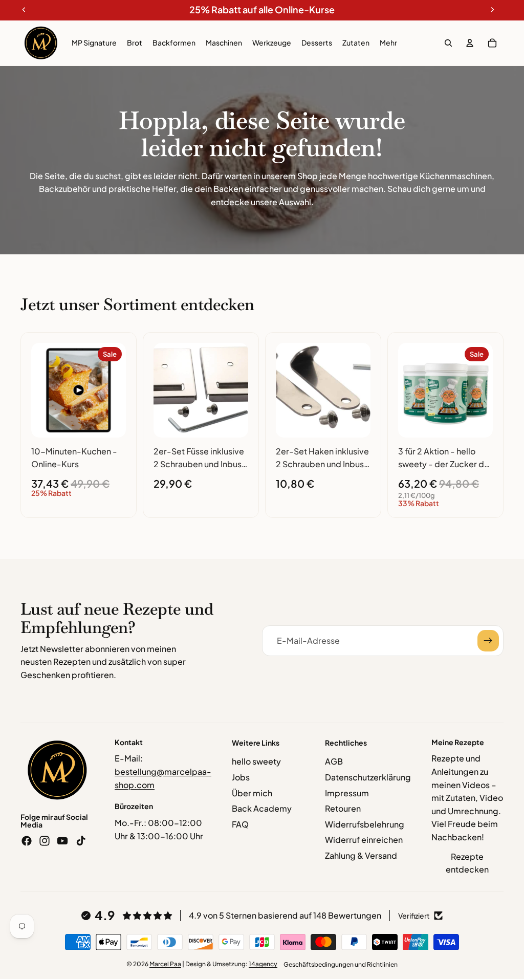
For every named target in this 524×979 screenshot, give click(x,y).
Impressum (347, 793)
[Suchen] (448, 43)
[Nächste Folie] (114, 390)
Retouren (343, 808)
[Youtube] (62, 841)
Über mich (252, 793)
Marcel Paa (165, 964)
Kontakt (129, 742)
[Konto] (469, 43)
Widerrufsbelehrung (364, 824)
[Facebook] (26, 841)
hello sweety (256, 761)
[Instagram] (44, 841)
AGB (334, 761)
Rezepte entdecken (467, 863)
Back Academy (262, 808)
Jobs (241, 777)
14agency (263, 964)
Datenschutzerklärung (368, 777)
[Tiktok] (81, 841)
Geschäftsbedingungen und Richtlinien (340, 964)
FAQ (240, 824)
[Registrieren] (488, 640)
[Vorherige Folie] (42, 390)
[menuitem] (388, 43)
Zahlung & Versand (361, 855)
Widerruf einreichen (364, 839)
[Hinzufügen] (110, 421)
